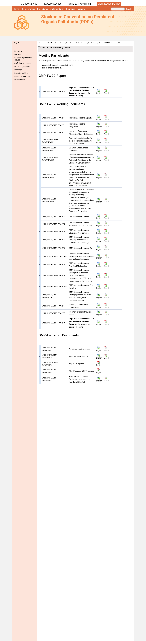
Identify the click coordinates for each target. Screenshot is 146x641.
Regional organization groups (23, 59)
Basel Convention (52, 4)
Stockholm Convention (109, 4)
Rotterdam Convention (79, 4)
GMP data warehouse (22, 63)
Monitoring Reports (22, 66)
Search (128, 9)
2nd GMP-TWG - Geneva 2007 (110, 43)
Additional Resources (22, 76)
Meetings (18, 70)
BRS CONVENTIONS (29, 4)
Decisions (18, 54)
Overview (18, 51)
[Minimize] (39, 47)
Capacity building (21, 73)
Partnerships (19, 80)
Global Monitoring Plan (83, 43)
